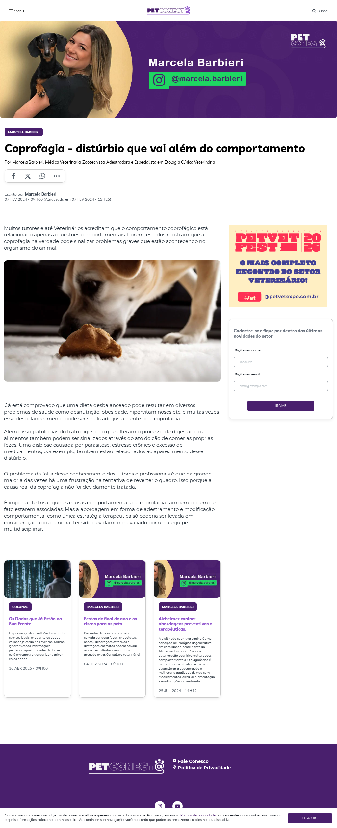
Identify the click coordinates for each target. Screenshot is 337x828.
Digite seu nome (247, 350)
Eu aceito (310, 818)
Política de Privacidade (204, 767)
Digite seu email (247, 374)
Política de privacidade (198, 815)
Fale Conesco (193, 761)
